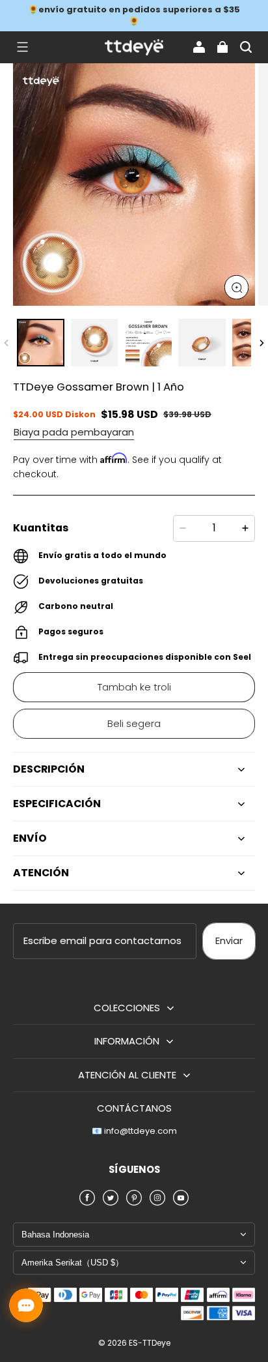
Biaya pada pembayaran (74, 432)
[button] (22, 47)
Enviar (229, 940)
